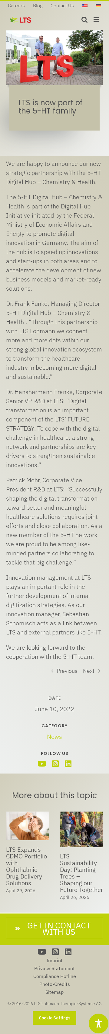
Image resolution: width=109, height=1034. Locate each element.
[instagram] (55, 763)
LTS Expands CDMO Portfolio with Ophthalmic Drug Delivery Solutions (26, 866)
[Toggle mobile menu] (97, 19)
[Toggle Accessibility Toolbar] (98, 1023)
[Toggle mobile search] (84, 19)
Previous (67, 670)
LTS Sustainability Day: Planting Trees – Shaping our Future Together (81, 873)
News (54, 736)
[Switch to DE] (98, 5)
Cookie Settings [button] (54, 1018)
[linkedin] (68, 763)
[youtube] (42, 763)
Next (88, 670)
